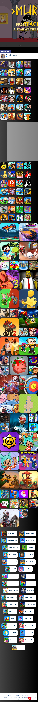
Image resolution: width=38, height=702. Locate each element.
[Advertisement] (19, 672)
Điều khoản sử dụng (27, 697)
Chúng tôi (4, 697)
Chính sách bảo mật (14, 697)
